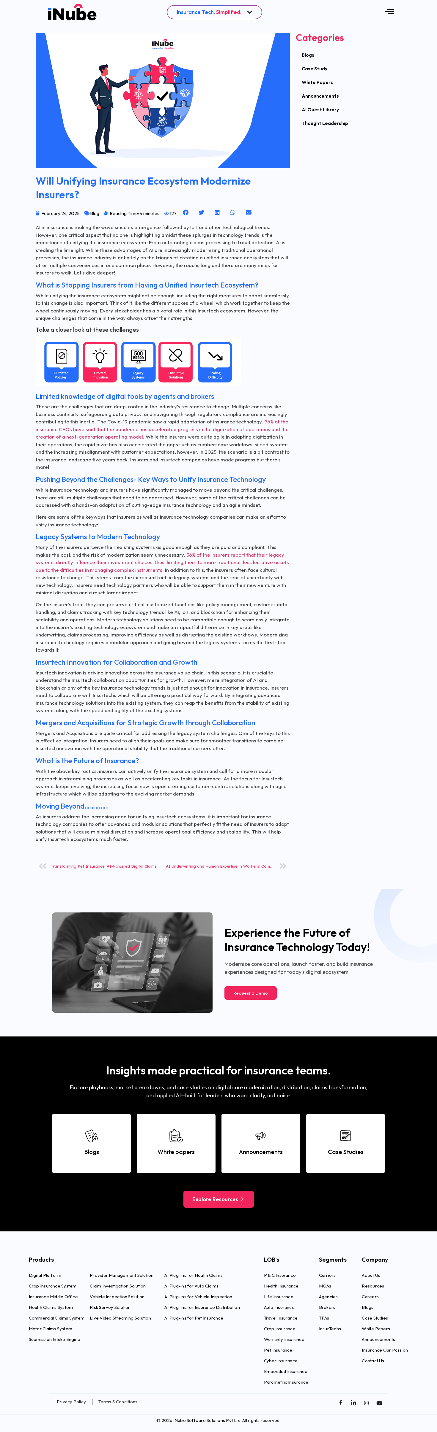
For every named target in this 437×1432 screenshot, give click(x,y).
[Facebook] (340, 1402)
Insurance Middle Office (53, 1296)
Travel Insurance (281, 1318)
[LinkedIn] (353, 1402)
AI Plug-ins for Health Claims (193, 1275)
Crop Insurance (279, 1328)
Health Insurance (281, 1286)
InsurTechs (330, 1328)
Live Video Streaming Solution (120, 1318)
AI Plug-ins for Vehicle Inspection (198, 1296)
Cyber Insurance (281, 1360)
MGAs (325, 1286)
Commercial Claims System (56, 1318)
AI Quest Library (320, 109)
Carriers (327, 1275)
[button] (186, 212)
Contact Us (373, 1360)
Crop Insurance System (53, 1286)
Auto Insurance (279, 1307)
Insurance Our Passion (385, 1350)
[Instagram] (366, 1402)
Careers (370, 1296)
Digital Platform (45, 1275)
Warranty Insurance (284, 1339)
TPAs (324, 1318)
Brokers (327, 1307)
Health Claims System (51, 1307)
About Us (371, 1275)
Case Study (314, 69)
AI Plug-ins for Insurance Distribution (202, 1307)
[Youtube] (379, 1402)
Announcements (320, 96)
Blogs (308, 55)
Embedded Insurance (285, 1371)
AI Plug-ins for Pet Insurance (193, 1318)
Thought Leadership (325, 123)
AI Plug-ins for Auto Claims (191, 1286)
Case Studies (375, 1318)
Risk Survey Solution (110, 1307)
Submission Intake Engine (54, 1339)
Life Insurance (278, 1296)
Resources (373, 1286)
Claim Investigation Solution (118, 1286)
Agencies (328, 1296)
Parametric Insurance (286, 1382)
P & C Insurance (280, 1275)
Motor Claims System (50, 1328)
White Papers (317, 82)
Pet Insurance (278, 1350)
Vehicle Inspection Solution (117, 1296)
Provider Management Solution (121, 1275)
